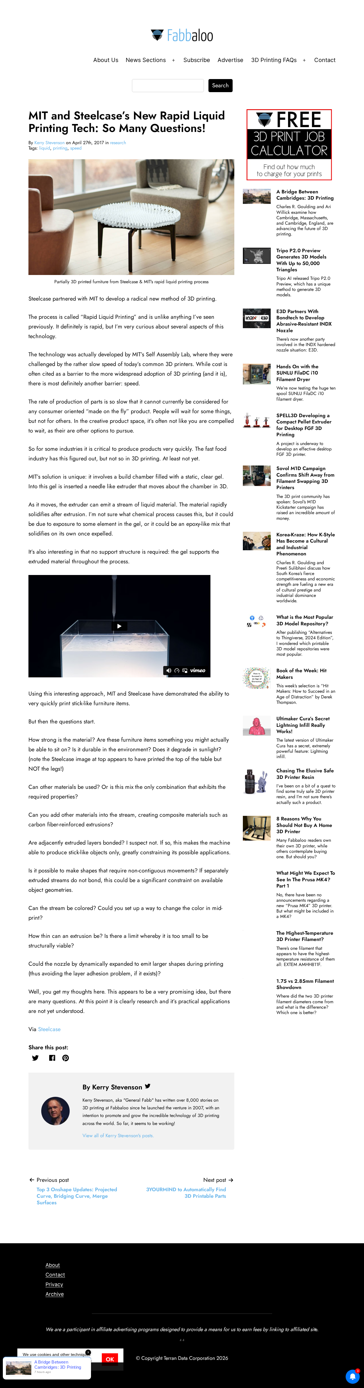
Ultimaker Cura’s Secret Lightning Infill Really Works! (303, 725)
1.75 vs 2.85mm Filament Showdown (305, 984)
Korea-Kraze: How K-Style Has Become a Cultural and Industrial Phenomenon (305, 544)
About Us (105, 60)
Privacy (54, 1284)
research (118, 142)
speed (76, 148)
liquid (44, 148)
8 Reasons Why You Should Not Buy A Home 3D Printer (304, 825)
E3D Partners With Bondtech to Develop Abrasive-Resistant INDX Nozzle (304, 321)
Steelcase (49, 1029)
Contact (325, 60)
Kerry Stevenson (49, 142)
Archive (55, 1294)
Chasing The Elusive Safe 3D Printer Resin (305, 774)
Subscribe (196, 60)
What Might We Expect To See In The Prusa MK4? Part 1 (305, 879)
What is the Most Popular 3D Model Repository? (304, 620)
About (53, 1265)
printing (60, 148)
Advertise (230, 60)
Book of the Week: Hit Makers (301, 673)
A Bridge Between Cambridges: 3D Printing (305, 195)
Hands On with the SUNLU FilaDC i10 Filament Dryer (297, 373)
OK (110, 1359)
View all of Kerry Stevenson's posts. (118, 1135)
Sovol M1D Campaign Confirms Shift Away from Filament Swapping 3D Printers (305, 478)
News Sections (146, 60)
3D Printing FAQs (274, 60)
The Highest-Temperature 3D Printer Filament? (304, 936)
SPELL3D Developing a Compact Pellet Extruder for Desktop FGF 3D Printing (304, 425)
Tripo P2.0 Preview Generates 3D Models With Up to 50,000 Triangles (301, 260)
